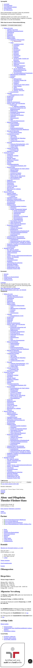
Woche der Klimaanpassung (17, 120)
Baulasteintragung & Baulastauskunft (19, 231)
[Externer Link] (18, 519)
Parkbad (9, 162)
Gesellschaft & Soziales (13, 134)
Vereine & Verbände (12, 186)
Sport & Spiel (10, 187)
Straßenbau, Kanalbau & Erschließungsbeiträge (19, 244)
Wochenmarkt (10, 184)
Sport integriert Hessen (16, 132)
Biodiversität (13, 105)
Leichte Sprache (8, 278)
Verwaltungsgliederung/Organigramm (23, 73)
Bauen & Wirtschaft (9, 191)
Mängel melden (11, 36)
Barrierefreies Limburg (13, 265)
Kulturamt (16, 57)
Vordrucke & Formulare (16, 228)
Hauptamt (15, 48)
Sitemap (6, 536)
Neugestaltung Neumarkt (16, 220)
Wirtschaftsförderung (12, 194)
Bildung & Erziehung (12, 122)
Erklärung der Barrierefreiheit (11, 277)
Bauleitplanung (11, 203)
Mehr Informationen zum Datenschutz (10, 288)
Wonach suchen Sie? (6, 482)
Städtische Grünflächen (19, 106)
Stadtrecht (9, 100)
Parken (9, 254)
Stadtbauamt (16, 61)
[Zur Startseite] (10, 483)
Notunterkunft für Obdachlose (17, 138)
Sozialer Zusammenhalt (19, 210)
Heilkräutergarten (11, 181)
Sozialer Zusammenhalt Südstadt (18, 209)
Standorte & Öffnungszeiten (17, 39)
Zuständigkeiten (14, 226)
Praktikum (16, 83)
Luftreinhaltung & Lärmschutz (14, 262)
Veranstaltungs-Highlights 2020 (18, 165)
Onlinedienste (10, 32)
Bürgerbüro (10, 34)
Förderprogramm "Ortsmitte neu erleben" (20, 242)
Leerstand (12, 196)
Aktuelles (9, 93)
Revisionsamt (16, 50)
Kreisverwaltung (8, 626)
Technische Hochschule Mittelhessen (19, 129)
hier (27, 613)
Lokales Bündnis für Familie (17, 145)
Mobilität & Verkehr (9, 248)
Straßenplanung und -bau (13, 267)
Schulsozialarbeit (14, 125)
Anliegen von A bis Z (12, 29)
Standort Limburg (11, 193)
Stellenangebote (17, 78)
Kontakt (6, 531)
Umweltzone (10, 258)
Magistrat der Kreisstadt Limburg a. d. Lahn (12, 548)
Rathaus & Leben (8, 28)
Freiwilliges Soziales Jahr (19, 80)
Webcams (9, 190)
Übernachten (10, 161)
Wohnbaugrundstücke (12, 245)
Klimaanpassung (14, 118)
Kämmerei (16, 51)
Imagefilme (10, 157)
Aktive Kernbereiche (15, 222)
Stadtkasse (16, 52)
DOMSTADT (10, 96)
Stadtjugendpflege (14, 123)
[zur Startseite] (13, 289)
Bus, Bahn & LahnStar (13, 249)
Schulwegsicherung (12, 252)
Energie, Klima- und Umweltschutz (16, 103)
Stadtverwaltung (11, 38)
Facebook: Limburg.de (9, 636)
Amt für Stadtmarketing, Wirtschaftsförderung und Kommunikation (19, 70)
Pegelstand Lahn (14, 149)
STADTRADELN (15, 113)
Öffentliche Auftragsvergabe (14, 199)
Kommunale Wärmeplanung (17, 112)
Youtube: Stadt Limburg (10, 638)
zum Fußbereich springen (10, 7)
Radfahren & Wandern (13, 160)
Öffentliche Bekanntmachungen (15, 31)
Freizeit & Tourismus (9, 152)
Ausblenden (4, 25)
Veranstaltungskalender (13, 164)
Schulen (12, 126)
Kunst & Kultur (11, 167)
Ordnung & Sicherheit (12, 148)
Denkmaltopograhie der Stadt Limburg (20, 241)
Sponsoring (16, 215)
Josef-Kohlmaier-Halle (16, 177)
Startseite (6, 274)
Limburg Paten (14, 147)
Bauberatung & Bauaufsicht (14, 225)
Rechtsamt (16, 54)
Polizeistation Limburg (9, 631)
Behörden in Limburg (12, 151)
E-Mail (5, 557)
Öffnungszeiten (17, 41)
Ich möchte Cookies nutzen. (14, 25)
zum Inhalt (6, 4)
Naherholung (10, 183)
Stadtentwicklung (11, 205)
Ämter (11, 42)
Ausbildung (16, 81)
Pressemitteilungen (15, 178)
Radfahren (9, 261)
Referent (15, 47)
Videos (15, 87)
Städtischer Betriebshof (19, 65)
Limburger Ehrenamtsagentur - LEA (19, 144)
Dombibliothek (14, 171)
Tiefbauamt (16, 64)
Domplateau (13, 207)
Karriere (12, 77)
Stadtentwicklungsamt (19, 63)
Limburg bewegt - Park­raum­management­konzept (19, 255)
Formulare (12, 76)
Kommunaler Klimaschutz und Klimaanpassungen (18, 108)
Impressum (6, 535)
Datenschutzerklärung (9, 534)
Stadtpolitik (10, 99)
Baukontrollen (13, 235)
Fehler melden (7, 538)
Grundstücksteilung (15, 233)
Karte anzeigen (4, 508)
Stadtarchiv (10, 180)
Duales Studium (17, 86)
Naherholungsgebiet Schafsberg (18, 206)
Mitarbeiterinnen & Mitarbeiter (18, 74)
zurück (2, 511)
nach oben (3, 513)
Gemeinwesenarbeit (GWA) (17, 141)
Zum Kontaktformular (6, 563)
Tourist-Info (10, 154)
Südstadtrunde (17, 213)
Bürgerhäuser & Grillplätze (14, 189)
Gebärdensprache (8, 279)
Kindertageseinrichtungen (16, 128)
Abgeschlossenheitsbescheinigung (18, 232)
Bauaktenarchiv (14, 229)
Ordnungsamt (16, 55)
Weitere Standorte (5, 560)
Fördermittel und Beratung (17, 115)
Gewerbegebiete (11, 247)
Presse (5, 275)
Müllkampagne (14, 110)
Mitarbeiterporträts (18, 89)
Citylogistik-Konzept (12, 260)
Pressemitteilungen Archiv (16, 94)
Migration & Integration (13, 131)
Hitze (11, 119)
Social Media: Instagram (10, 639)
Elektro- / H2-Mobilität (13, 257)
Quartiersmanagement (19, 212)
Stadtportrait (10, 97)
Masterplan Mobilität (12, 264)
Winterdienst (20, 67)
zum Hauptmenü (8, 5)
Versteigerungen (14, 92)
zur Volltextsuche (8, 10)
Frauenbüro (16, 45)
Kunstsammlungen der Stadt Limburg (19, 168)
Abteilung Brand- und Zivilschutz (15, 236)
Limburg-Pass (13, 139)
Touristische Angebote (12, 155)
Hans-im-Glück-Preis (15, 174)
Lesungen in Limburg (15, 173)
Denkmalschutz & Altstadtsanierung (16, 238)
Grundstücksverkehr (18, 44)
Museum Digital (14, 170)
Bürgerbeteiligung (18, 218)
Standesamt (10, 35)
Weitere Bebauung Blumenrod (18, 223)
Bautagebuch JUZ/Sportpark (20, 216)
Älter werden (13, 136)
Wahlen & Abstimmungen (13, 102)
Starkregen (13, 116)
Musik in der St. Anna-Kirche (17, 176)
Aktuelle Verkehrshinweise (14, 251)
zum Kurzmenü (8, 8)
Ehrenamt (9, 142)
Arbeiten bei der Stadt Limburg (21, 84)
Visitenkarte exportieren (15, 508)
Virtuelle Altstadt (11, 158)
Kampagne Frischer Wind (13, 268)
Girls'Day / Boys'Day (18, 90)
